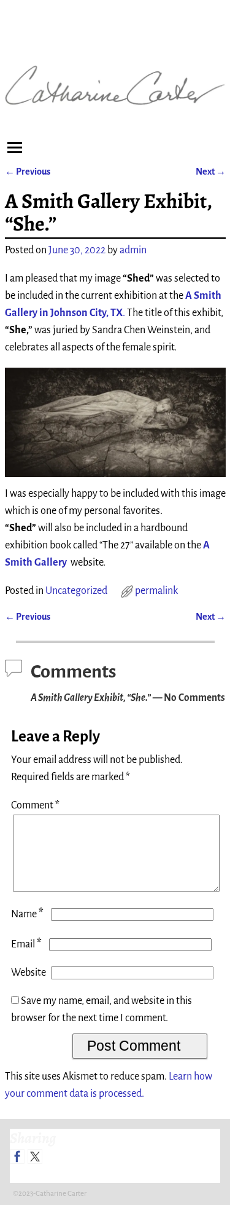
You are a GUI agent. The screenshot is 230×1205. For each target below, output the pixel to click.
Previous (27, 171)
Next (211, 171)
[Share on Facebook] (17, 1156)
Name (27, 914)
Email (26, 944)
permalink (156, 590)
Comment (35, 805)
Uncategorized (76, 590)
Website (28, 972)
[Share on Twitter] (35, 1156)
